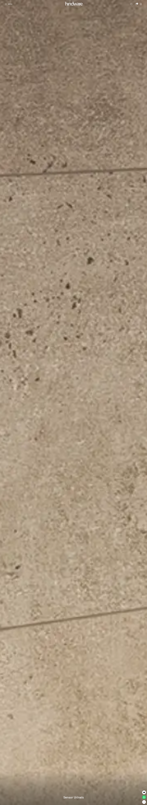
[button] (144, 792)
